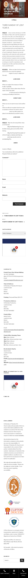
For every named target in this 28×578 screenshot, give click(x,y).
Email (4, 187)
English (16, 0)
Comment (5, 157)
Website (4, 195)
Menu (14, 20)
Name (4, 179)
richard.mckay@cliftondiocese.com (13, 280)
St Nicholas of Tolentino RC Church (13, 11)
